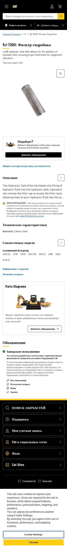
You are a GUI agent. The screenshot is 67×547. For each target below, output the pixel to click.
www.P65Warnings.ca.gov (32, 216)
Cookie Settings (33, 534)
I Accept (33, 542)
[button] (26, 166)
